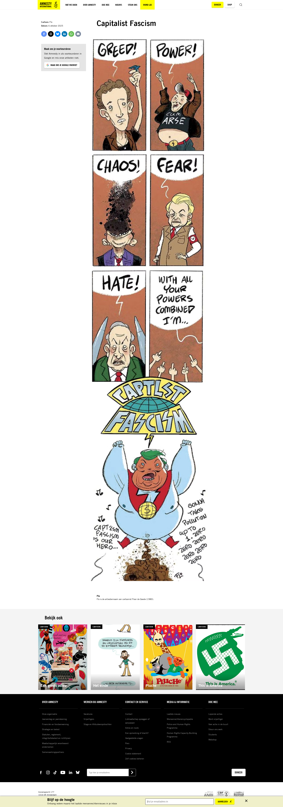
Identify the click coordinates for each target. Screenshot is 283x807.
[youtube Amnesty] (62, 772)
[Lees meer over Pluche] (167, 657)
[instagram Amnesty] (48, 772)
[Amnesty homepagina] (49, 5)
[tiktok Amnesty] (55, 772)
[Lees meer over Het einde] (115, 657)
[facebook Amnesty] (41, 772)
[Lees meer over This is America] (220, 657)
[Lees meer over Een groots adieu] (62, 657)
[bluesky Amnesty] (77, 772)
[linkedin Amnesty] (70, 772)
